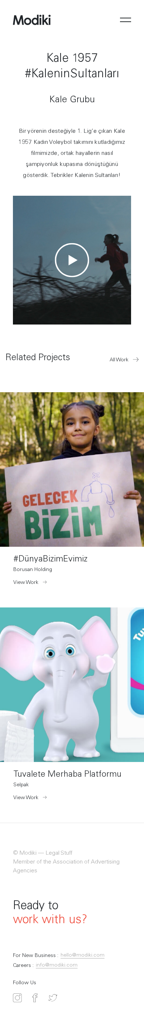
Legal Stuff (58, 853)
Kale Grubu (72, 100)
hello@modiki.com (82, 955)
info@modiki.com (57, 965)
